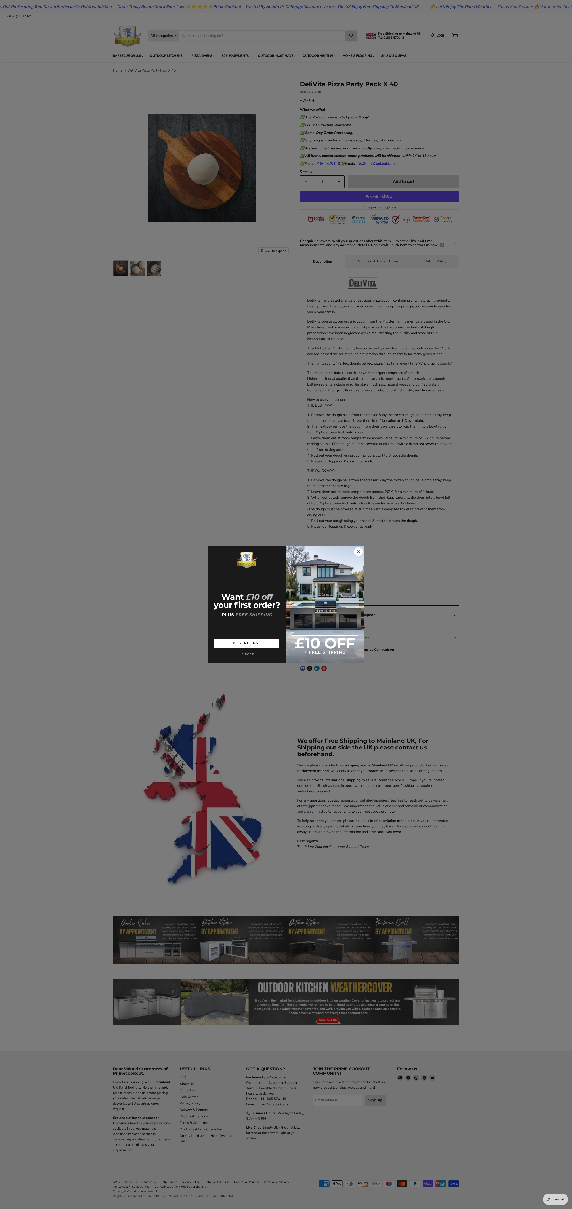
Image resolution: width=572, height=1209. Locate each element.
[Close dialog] (358, 551)
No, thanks (246, 654)
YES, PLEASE (247, 643)
